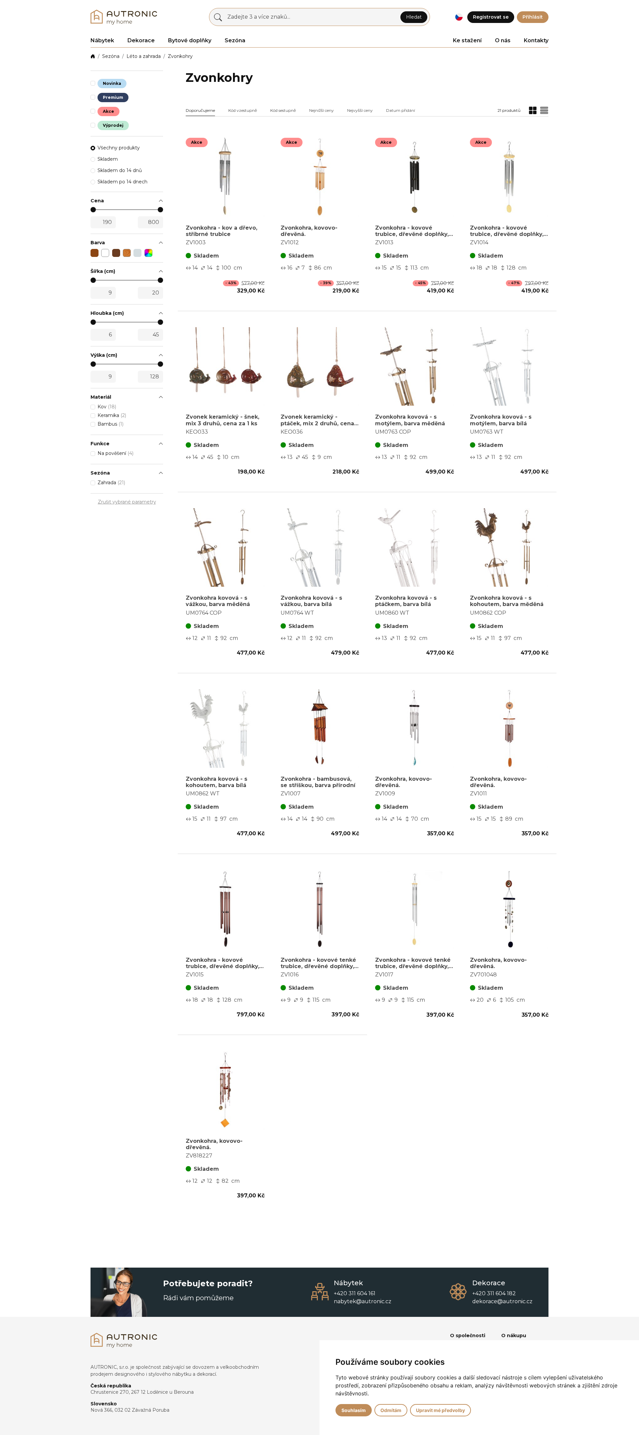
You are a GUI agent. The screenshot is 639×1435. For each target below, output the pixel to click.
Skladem (108, 159)
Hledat (414, 17)
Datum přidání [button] (400, 110)
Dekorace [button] (141, 40)
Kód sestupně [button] (283, 110)
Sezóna (110, 56)
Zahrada (111, 483)
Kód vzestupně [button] (242, 110)
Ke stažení (467, 40)
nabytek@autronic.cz (362, 1301)
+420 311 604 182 (494, 1293)
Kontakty (536, 40)
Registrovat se (491, 17)
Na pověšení (115, 453)
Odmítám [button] (390, 1410)
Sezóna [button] (235, 40)
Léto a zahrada (143, 56)
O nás (503, 40)
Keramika (112, 415)
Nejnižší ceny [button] (321, 110)
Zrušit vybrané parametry (127, 502)
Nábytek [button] (102, 40)
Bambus (110, 424)
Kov (107, 407)
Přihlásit (533, 17)
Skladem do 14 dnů (120, 170)
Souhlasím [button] (353, 1410)
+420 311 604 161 (354, 1293)
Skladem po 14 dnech (122, 182)
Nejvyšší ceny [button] (360, 110)
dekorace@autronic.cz (502, 1301)
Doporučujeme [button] (200, 110)
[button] (459, 17)
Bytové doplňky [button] (189, 40)
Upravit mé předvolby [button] (440, 1410)
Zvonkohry (180, 56)
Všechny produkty (119, 148)
